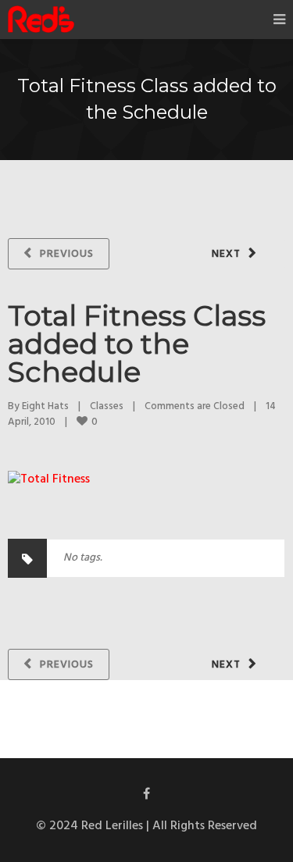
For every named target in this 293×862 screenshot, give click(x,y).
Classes (106, 406)
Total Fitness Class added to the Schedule (137, 343)
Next (226, 254)
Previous (67, 254)
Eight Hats (45, 406)
